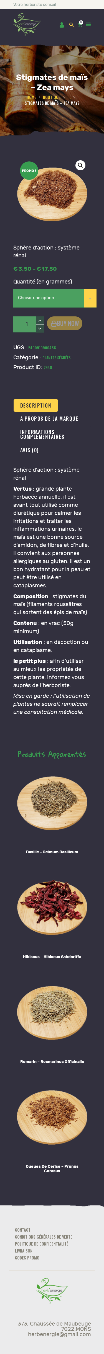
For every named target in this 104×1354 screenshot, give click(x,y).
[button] (80, 165)
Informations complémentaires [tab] (42, 434)
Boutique (51, 97)
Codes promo (27, 1258)
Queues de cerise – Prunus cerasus (52, 1168)
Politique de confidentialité (42, 1244)
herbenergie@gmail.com (59, 1334)
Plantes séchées (56, 357)
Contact (23, 1230)
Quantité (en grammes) (42, 281)
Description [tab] (36, 405)
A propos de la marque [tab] (49, 418)
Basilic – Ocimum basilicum (52, 852)
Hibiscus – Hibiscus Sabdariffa (52, 957)
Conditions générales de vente (43, 1237)
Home (31, 97)
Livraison (23, 1251)
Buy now (68, 323)
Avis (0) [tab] (29, 450)
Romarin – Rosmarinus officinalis (52, 1061)
